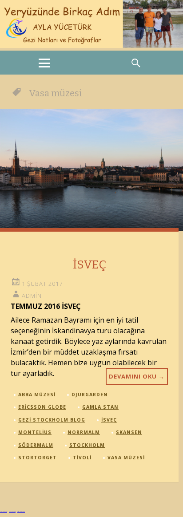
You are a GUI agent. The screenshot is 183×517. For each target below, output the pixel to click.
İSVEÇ (89, 265)
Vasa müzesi (126, 457)
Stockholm (87, 445)
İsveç (109, 420)
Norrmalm (84, 432)
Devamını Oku (137, 376)
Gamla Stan (100, 407)
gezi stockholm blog (51, 420)
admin (32, 296)
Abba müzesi (37, 394)
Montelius (35, 432)
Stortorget (37, 457)
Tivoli (82, 457)
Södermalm (35, 445)
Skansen (129, 432)
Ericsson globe (42, 407)
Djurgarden (90, 394)
